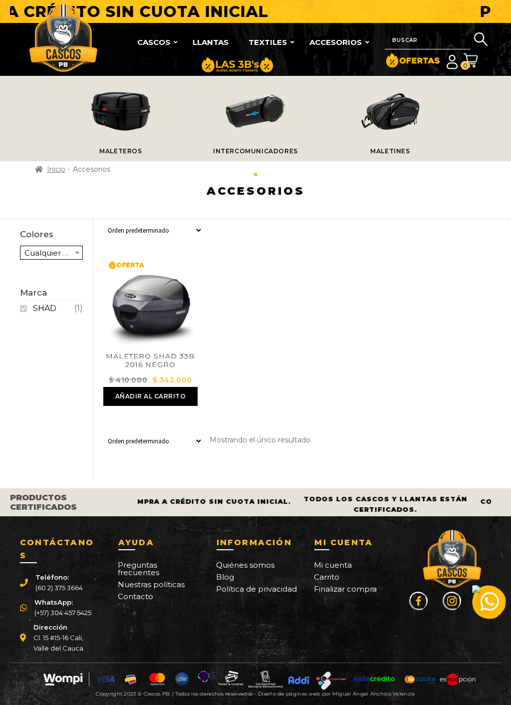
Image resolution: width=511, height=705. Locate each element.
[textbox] (51, 253)
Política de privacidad (256, 589)
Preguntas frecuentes (138, 568)
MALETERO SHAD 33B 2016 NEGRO (150, 360)
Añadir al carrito (150, 396)
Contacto (135, 596)
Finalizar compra (345, 589)
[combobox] (51, 253)
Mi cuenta (333, 565)
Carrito (326, 577)
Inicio (56, 169)
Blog (225, 577)
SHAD (44, 308)
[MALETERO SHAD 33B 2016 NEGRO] (150, 305)
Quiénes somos (245, 565)
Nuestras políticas (151, 584)
